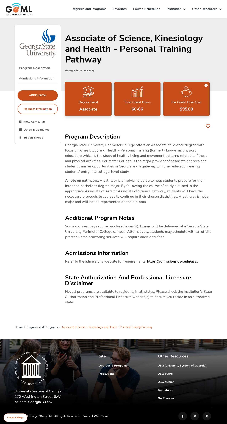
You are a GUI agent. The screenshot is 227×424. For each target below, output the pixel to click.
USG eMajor (185, 382)
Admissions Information (36, 78)
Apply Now (43, 95)
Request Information (38, 109)
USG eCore (185, 374)
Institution (174, 9)
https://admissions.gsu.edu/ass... (172, 261)
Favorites (120, 9)
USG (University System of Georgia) (185, 366)
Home (19, 327)
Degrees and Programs (88, 9)
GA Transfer (185, 398)
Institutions (106, 374)
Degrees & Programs (113, 366)
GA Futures (185, 390)
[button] (206, 85)
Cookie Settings (15, 417)
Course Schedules (146, 9)
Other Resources (204, 9)
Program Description (34, 68)
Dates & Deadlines (38, 129)
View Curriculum (38, 121)
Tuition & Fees (38, 137)
